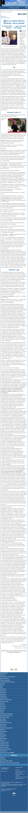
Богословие (3, 689)
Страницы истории (5, 742)
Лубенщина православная (6, 715)
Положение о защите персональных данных (10, 762)
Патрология (3, 690)
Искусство (3, 740)
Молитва (3, 710)
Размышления (4, 731)
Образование (3, 720)
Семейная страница (5, 745)
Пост (2, 687)
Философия (3, 719)
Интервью (3, 683)
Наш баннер (3, 759)
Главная (2, 10)
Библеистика (3, 696)
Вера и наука (3, 724)
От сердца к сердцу (5, 717)
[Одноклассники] (20, 14)
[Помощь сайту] (14, 670)
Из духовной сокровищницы (7, 713)
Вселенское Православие (6, 699)
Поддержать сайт (20, 778)
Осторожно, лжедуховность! (7, 727)
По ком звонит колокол (10, 10)
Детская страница (4, 747)
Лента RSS (5, 771)
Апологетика (3, 694)
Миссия (2, 733)
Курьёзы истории (4, 743)
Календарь (3, 674)
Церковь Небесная (5, 678)
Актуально (3, 708)
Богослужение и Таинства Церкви (8, 676)
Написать (3, 757)
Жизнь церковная (4, 701)
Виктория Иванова (6, 17)
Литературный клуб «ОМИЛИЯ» (7, 752)
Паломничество (4, 697)
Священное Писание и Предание (8, 681)
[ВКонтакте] (18, 14)
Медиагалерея (19, 772)
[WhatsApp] (26, 14)
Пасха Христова (4, 673)
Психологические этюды (6, 722)
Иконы (2, 685)
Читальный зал (4, 750)
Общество (3, 729)
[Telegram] (22, 14)
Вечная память (4, 738)
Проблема (3, 736)
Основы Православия (5, 680)
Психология (3, 726)
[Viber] (24, 14)
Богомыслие (3, 692)
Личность (3, 703)
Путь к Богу (3, 706)
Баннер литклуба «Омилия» (7, 760)
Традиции (3, 704)
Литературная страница (6, 749)
